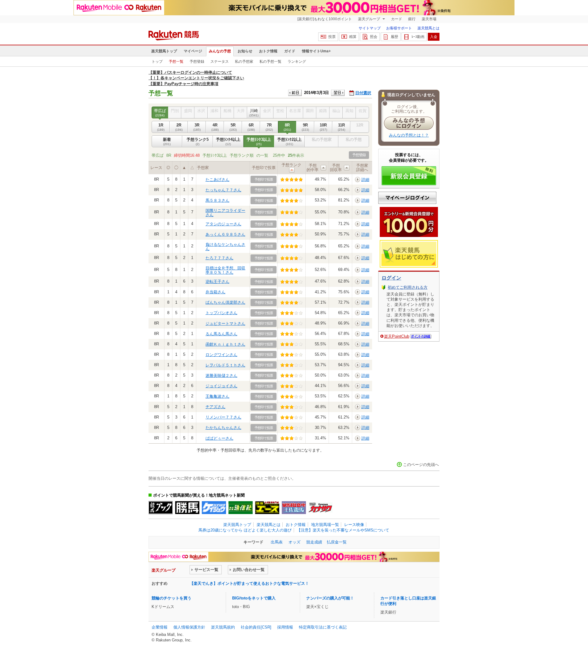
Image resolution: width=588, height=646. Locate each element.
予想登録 (197, 61)
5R (233, 127)
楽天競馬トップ (164, 51)
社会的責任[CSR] (256, 627)
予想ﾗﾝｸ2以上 (289, 141)
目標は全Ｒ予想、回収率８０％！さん (225, 270)
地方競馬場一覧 (325, 524)
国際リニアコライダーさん (225, 212)
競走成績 (314, 542)
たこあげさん (217, 179)
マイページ (193, 51)
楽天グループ (369, 19)
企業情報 (160, 627)
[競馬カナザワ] (320, 507)
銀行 (412, 19)
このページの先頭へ (421, 464)
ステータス (219, 61)
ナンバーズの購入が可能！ (330, 598)
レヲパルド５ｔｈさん (225, 365)
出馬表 (277, 542)
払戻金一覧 (337, 542)
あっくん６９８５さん (225, 234)
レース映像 (354, 524)
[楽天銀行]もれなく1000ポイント (324, 19)
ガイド (289, 51)
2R (179, 127)
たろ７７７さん (219, 258)
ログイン (391, 277)
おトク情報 (268, 51)
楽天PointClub (396, 336)
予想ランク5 (198, 141)
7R (269, 127)
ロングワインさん (221, 354)
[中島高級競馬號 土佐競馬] (294, 507)
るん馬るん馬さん (221, 334)
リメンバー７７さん (223, 417)
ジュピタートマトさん (225, 323)
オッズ (294, 542)
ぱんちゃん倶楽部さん (225, 302)
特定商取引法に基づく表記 (323, 627)
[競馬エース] (267, 507)
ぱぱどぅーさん (219, 438)
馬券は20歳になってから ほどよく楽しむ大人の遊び (245, 530)
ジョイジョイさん (221, 386)
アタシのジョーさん (223, 224)
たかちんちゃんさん (223, 427)
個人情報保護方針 (189, 627)
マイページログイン (407, 198)
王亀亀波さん (217, 396)
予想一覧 (176, 61)
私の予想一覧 (270, 61)
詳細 (365, 179)
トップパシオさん (221, 312)
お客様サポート (399, 28)
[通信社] (240, 507)
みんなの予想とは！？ (409, 135)
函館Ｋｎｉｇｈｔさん (225, 344)
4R (215, 127)
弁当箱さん (215, 292)
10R (323, 127)
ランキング (297, 61)
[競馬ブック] (161, 507)
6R (251, 127)
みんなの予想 (220, 51)
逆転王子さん (217, 281)
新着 (167, 141)
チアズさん (215, 406)
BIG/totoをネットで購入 (254, 598)
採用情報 (285, 627)
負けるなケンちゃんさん (225, 246)
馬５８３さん (217, 200)
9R (305, 127)
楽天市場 (429, 19)
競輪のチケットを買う (171, 598)
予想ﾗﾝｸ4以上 (228, 141)
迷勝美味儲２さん (221, 375)
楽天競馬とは (428, 28)
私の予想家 (244, 61)
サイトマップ (370, 28)
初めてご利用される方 (408, 287)
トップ (157, 61)
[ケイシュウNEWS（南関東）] (214, 507)
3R (197, 127)
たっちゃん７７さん (223, 190)
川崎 (253, 112)
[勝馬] (187, 507)
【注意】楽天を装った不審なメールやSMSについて (343, 530)
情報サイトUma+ (316, 51)
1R (160, 127)
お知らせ (245, 51)
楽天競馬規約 (223, 627)
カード (396, 19)
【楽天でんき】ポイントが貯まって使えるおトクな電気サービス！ (249, 583)
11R (341, 127)
